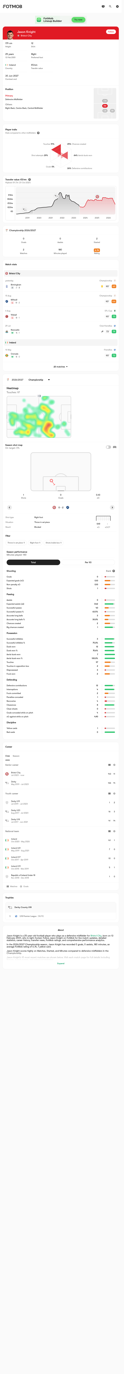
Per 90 (88, 562)
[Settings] (117, 6)
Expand (60, 963)
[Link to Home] (12, 6)
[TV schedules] (103, 6)
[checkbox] (108, 447)
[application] (65, 203)
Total (33, 562)
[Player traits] (38, 133)
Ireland (12, 65)
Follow (111, 32)
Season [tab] (16, 756)
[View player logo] (10, 34)
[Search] (110, 6)
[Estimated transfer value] (29, 179)
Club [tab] (7, 756)
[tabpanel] (61, 821)
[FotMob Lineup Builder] (61, 20)
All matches (59, 366)
